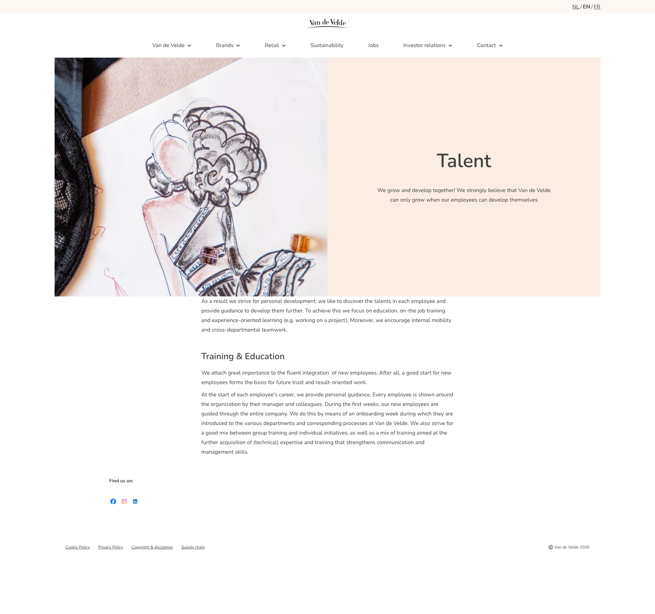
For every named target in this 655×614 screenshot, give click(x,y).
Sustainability (327, 45)
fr (597, 7)
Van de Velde (168, 45)
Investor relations (424, 45)
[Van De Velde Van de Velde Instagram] (124, 503)
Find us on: (121, 481)
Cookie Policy (78, 547)
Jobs (373, 45)
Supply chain (193, 547)
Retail (272, 45)
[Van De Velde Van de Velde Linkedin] (135, 503)
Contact (486, 45)
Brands (224, 45)
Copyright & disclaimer (152, 547)
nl (575, 7)
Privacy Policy (110, 547)
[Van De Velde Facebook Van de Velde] (113, 503)
